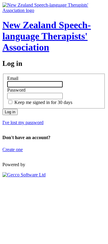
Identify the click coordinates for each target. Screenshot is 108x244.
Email (12, 78)
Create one (12, 149)
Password (16, 90)
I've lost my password (23, 122)
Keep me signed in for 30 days (43, 102)
